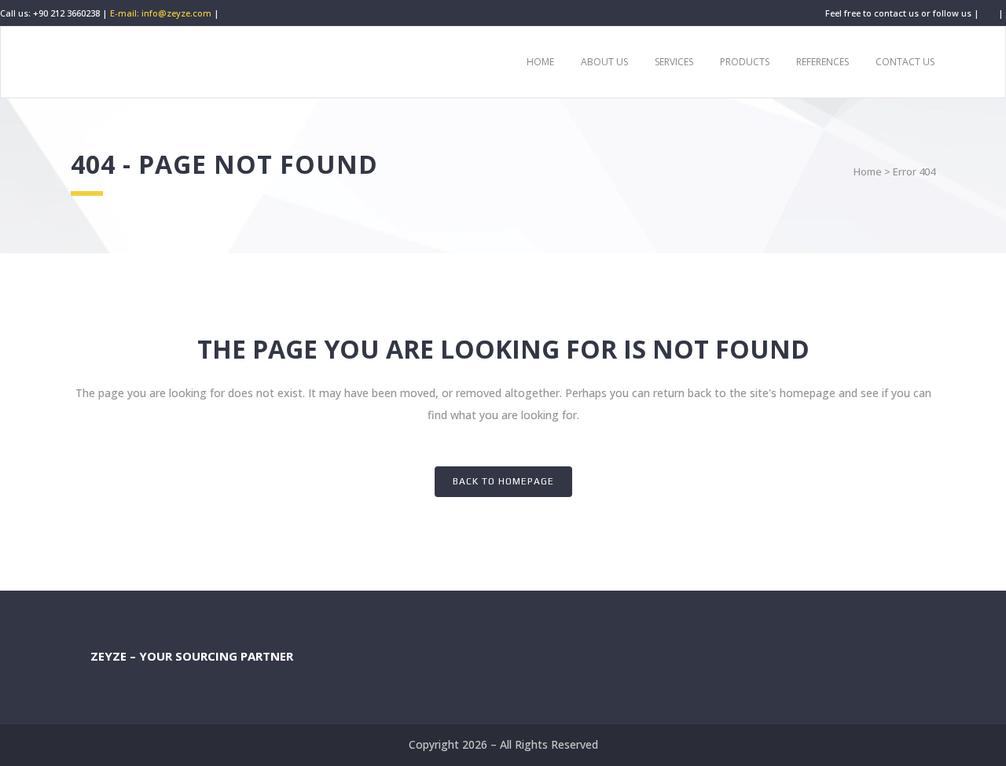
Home (868, 171)
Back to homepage (503, 481)
